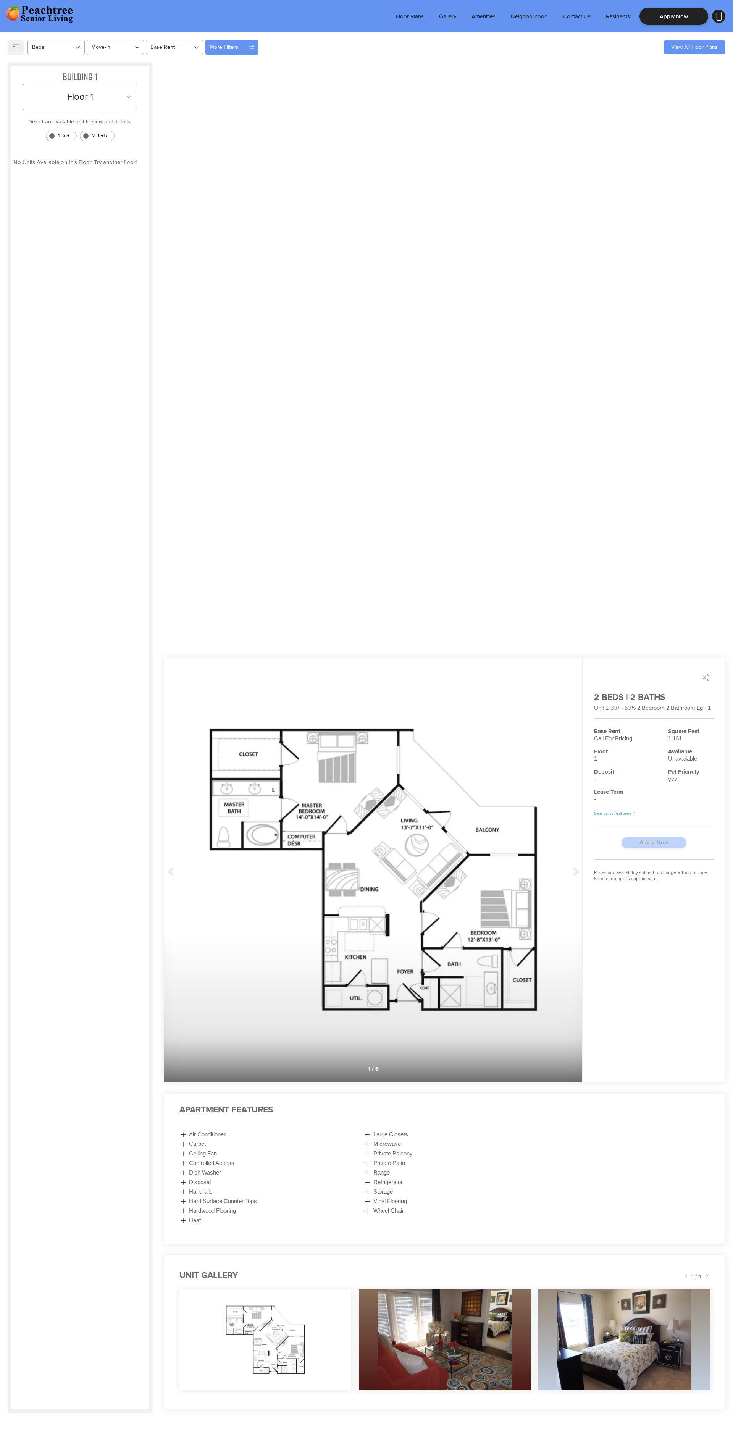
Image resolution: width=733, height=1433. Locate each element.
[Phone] (718, 16)
